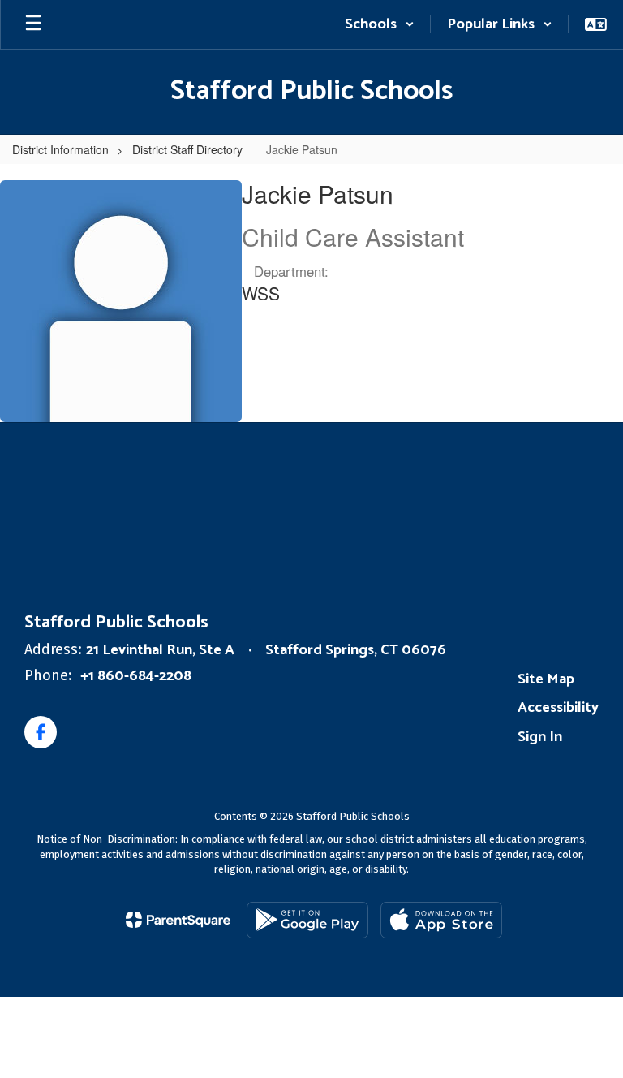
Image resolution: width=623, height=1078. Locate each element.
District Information (60, 149)
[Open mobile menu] (33, 24)
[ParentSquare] (178, 920)
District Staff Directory (187, 149)
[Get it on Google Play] (307, 920)
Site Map (546, 679)
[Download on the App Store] (441, 920)
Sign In (540, 737)
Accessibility (558, 708)
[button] (380, 24)
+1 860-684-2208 (135, 676)
